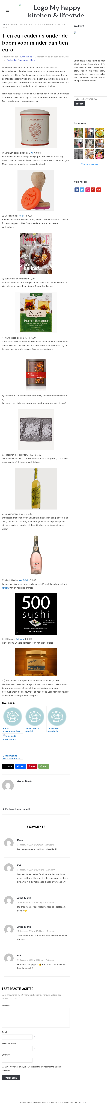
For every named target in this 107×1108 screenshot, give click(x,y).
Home (4, 25)
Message (6, 1005)
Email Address (9, 1043)
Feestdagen (23, 60)
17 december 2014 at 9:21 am (30, 845)
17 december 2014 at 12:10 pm (30, 870)
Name (4, 1032)
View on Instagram (89, 164)
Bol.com (20, 639)
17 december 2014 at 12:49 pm (30, 931)
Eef (19, 865)
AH (32, 153)
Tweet (9, 766)
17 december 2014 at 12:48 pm (30, 902)
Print (45, 766)
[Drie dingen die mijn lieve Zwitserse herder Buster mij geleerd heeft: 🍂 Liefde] (89, 143)
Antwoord (50, 845)
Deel (22, 766)
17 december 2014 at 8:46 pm (30, 960)
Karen (20, 840)
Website (6, 1055)
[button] (7, 11)
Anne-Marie (26, 56)
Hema (22, 215)
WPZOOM (83, 1102)
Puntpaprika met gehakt (17, 809)
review (5, 588)
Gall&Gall (23, 580)
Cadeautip (12, 60)
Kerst (32, 60)
